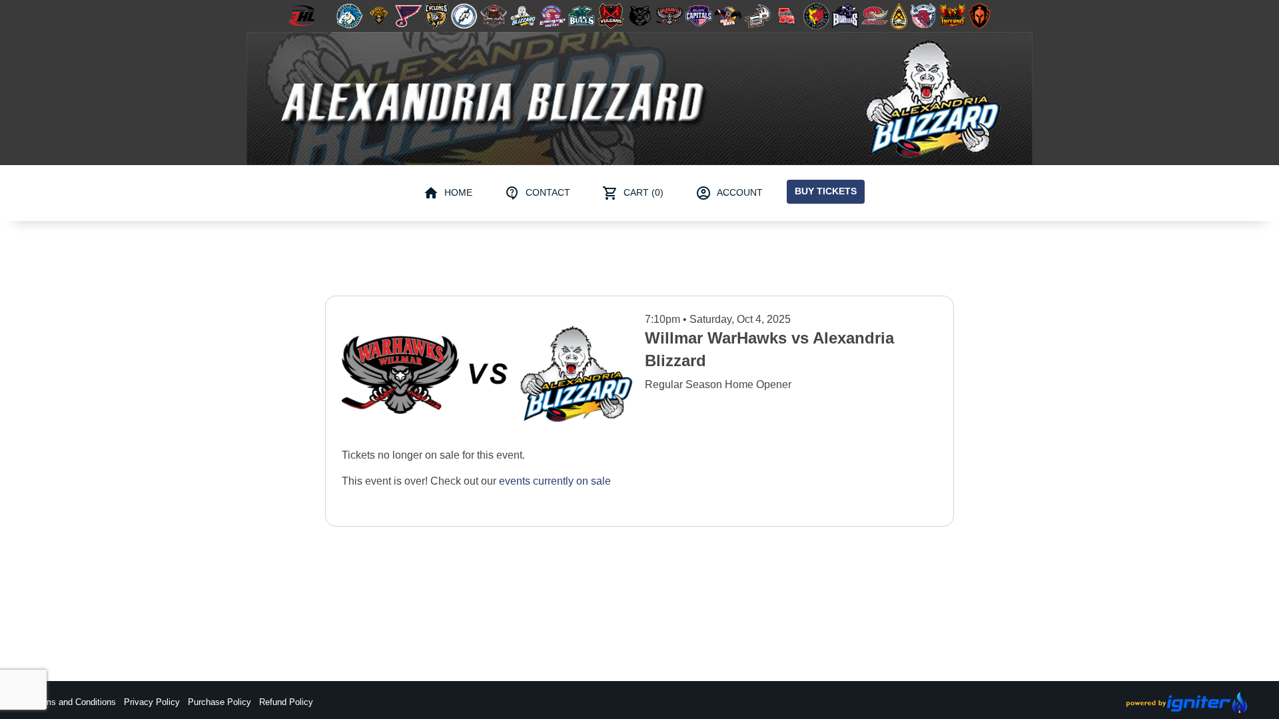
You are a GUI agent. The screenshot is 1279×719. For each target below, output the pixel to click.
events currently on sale (555, 481)
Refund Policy (286, 702)
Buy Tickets (826, 191)
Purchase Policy (219, 702)
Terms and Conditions (74, 702)
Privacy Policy (152, 702)
